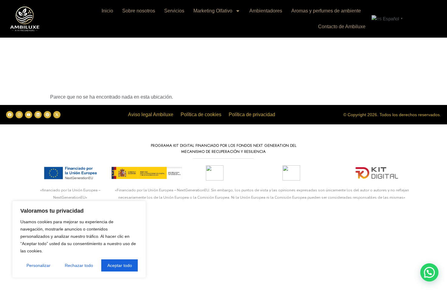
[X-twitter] (57, 114)
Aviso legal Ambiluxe (150, 114)
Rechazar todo (79, 265)
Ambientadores (265, 10)
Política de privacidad (252, 114)
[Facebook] (9, 114)
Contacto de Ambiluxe (342, 26)
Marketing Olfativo (212, 10)
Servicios (174, 10)
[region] (79, 239)
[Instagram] (19, 114)
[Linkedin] (38, 114)
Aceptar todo (119, 265)
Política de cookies (201, 114)
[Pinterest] (47, 114)
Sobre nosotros (138, 10)
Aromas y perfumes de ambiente (326, 10)
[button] (429, 272)
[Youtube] (28, 114)
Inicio (107, 10)
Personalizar (38, 265)
